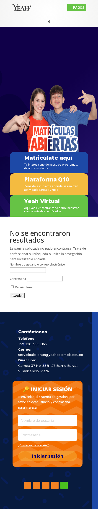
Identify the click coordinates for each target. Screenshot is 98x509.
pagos (77, 7)
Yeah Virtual (42, 201)
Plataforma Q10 (46, 179)
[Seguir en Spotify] (55, 485)
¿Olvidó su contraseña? (33, 445)
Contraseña (18, 279)
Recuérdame (23, 287)
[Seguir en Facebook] (27, 485)
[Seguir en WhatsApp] (64, 485)
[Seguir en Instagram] (36, 485)
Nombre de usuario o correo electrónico (37, 264)
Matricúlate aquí (48, 157)
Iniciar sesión (47, 456)
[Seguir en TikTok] (45, 485)
